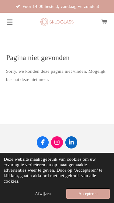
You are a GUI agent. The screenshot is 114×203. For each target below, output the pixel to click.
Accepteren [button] (88, 193)
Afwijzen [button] (43, 193)
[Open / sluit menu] (9, 22)
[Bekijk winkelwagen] (104, 22)
